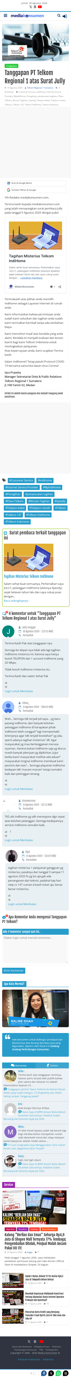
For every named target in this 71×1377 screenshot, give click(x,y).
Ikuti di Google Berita (21, 182)
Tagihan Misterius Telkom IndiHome (28, 576)
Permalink (28, 635)
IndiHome (40, 91)
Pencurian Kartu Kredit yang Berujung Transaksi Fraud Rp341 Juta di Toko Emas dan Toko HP (45, 1315)
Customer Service (27, 91)
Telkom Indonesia (50, 104)
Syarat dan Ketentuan (22, 1346)
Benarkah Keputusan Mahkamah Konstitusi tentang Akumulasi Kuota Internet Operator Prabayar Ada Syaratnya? (44, 1296)
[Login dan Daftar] (65, 16)
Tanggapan (11, 65)
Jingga (30, 1252)
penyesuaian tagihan (47, 96)
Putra (21, 1156)
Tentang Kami (51, 1349)
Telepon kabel (43, 100)
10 (47, 1303)
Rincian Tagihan (20, 100)
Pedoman (56, 1346)
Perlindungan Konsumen (26, 1349)
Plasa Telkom (15, 501)
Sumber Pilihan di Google (23, 189)
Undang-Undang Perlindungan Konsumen (36, 1047)
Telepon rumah (58, 100)
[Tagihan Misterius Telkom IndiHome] (28, 545)
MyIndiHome (19, 96)
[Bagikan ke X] (51, 1373)
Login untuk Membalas (19, 691)
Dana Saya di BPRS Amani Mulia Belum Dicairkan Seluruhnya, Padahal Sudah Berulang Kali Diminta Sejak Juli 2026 (34, 1115)
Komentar (21, 1065)
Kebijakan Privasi (42, 1346)
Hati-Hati (10, 1229)
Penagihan (31, 96)
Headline (22, 1229)
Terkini (54, 1065)
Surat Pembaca (49, 1229)
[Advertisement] (35, 142)
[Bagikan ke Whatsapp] (58, 1373)
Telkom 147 (18, 104)
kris (20, 1104)
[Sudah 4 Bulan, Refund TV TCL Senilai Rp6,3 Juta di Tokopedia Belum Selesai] (13, 1274)
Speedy (32, 100)
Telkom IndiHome (33, 104)
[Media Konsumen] (27, 16)
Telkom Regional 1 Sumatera (40, 87)
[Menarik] (7, 683)
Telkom (8, 104)
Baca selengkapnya (16, 600)
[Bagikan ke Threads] (66, 1373)
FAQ (41, 1349)
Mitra (21, 1126)
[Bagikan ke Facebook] (44, 1373)
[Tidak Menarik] (7, 687)
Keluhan (34, 1229)
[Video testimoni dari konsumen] (35, 1008)
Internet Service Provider (22, 487)
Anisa (20, 1071)
